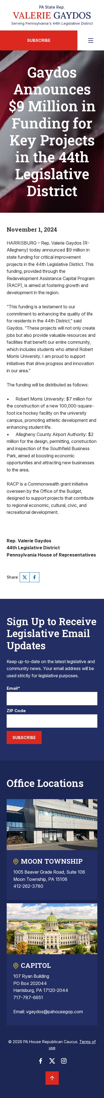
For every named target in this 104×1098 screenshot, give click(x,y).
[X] (25, 577)
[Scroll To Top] (52, 1078)
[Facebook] (34, 577)
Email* (13, 688)
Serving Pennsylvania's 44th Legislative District (52, 15)
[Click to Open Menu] (90, 40)
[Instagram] (63, 1062)
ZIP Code (16, 711)
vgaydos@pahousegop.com (54, 1011)
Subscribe (38, 40)
